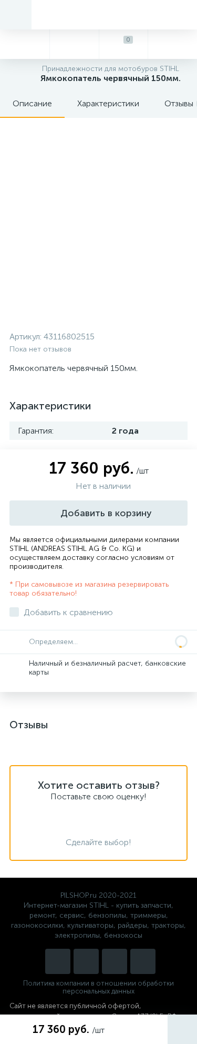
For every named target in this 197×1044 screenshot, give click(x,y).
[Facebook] (142, 961)
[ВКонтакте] (114, 961)
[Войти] (172, 44)
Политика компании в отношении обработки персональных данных (98, 987)
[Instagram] (57, 961)
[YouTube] (86, 961)
